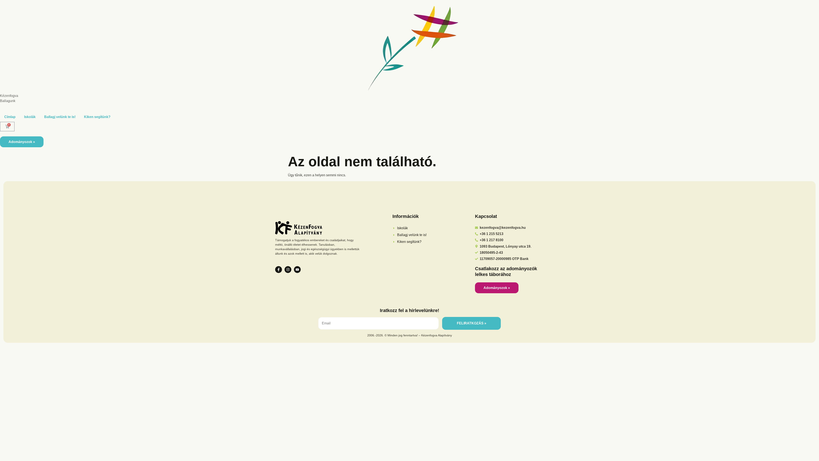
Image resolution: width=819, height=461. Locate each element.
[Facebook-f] (278, 269)
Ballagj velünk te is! (60, 117)
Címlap (10, 117)
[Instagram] (288, 269)
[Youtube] (297, 269)
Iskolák (30, 117)
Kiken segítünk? (97, 117)
